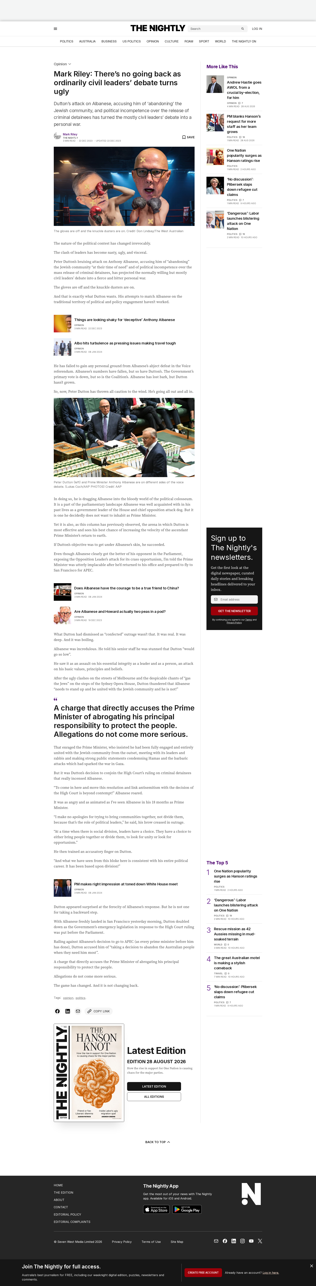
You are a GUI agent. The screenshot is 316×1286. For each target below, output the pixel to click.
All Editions (154, 1096)
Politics (66, 41)
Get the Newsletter (234, 611)
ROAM (189, 41)
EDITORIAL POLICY (67, 1214)
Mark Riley (70, 134)
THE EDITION (63, 1192)
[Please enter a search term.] (242, 28)
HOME (58, 1185)
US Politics (132, 41)
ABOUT (59, 1200)
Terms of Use (151, 1242)
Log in (257, 28)
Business (109, 41)
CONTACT (61, 1207)
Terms (248, 619)
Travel (218, 973)
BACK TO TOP (155, 1142)
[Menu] (55, 28)
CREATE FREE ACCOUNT (203, 1272)
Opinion (153, 41)
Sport (204, 41)
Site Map (177, 1242)
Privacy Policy (234, 622)
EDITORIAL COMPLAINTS (72, 1222)
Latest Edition (154, 1086)
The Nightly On (244, 41)
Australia (87, 41)
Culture (172, 41)
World (220, 41)
